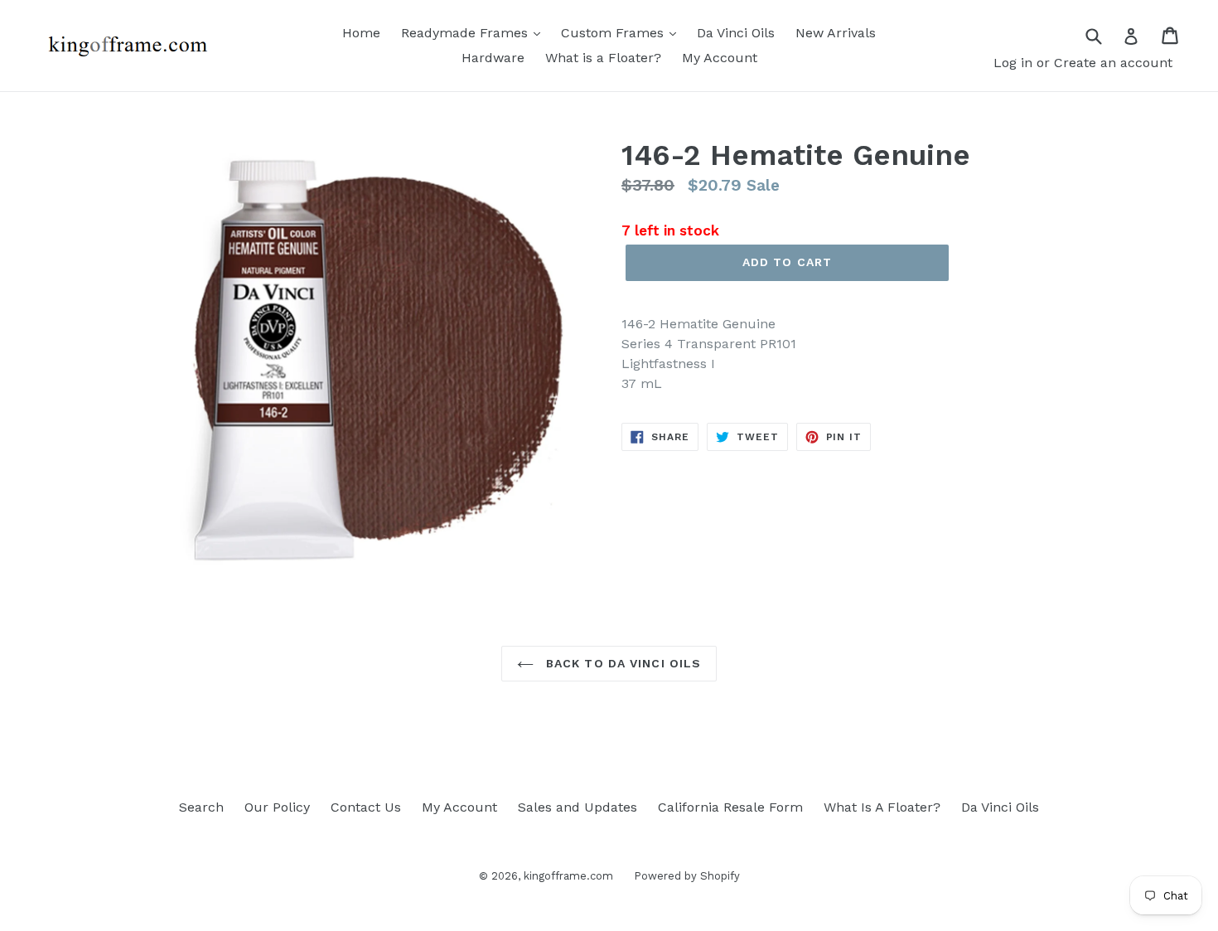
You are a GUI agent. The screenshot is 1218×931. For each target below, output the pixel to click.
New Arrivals (835, 33)
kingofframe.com (568, 876)
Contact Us (366, 807)
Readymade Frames (466, 33)
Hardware (493, 57)
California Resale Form (730, 807)
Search (201, 807)
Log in (1012, 62)
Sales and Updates (577, 807)
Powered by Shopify (687, 876)
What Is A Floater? (882, 807)
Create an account (1113, 62)
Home (361, 33)
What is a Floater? (603, 57)
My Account (719, 57)
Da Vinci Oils (736, 33)
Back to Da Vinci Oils (622, 663)
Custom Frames (614, 33)
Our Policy (277, 807)
